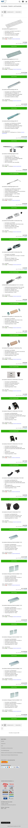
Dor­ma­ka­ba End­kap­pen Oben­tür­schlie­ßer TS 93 (12, 637)
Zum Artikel (14, 46)
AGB (2, 745)
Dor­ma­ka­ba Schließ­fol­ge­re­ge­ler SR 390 (10, 153)
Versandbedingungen (5, 750)
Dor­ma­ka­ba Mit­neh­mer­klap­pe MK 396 (10, 89)
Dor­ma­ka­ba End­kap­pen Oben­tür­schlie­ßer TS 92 (12, 573)
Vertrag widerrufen (6, 822)
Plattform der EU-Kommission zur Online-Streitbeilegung (11, 752)
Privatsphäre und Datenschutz (7, 748)
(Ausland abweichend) (16, 38)
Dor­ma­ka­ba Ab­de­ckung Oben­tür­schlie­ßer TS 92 (12, 542)
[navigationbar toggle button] (26, 1)
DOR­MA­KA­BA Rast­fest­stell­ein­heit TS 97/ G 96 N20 (12, 285)
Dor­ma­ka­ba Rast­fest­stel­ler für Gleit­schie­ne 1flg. (12, 220)
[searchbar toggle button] (19, 1)
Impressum (3, 743)
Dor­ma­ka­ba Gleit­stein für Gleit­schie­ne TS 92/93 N (12, 379)
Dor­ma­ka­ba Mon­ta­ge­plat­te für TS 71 (9, 28)
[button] (2, 12)
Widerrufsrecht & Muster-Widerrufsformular (9, 755)
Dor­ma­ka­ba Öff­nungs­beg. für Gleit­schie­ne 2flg (12, 348)
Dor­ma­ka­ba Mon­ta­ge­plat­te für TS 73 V (10, 59)
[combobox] (10, 12)
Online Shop (9, 826)
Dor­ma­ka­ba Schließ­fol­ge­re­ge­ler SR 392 (10, 186)
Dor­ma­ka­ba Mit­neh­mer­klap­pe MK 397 (10, 121)
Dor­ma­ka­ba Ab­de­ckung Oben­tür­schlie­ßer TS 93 (12, 605)
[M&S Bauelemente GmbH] (3, 1)
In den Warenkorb (14, 173)
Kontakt (2, 741)
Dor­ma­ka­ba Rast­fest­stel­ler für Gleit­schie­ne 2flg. (12, 252)
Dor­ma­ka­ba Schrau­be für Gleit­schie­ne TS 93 (11, 512)
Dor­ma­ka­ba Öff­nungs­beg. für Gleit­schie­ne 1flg (12, 316)
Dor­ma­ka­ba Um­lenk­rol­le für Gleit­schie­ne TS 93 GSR (12, 477)
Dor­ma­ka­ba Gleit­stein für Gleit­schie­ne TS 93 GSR (12, 411)
